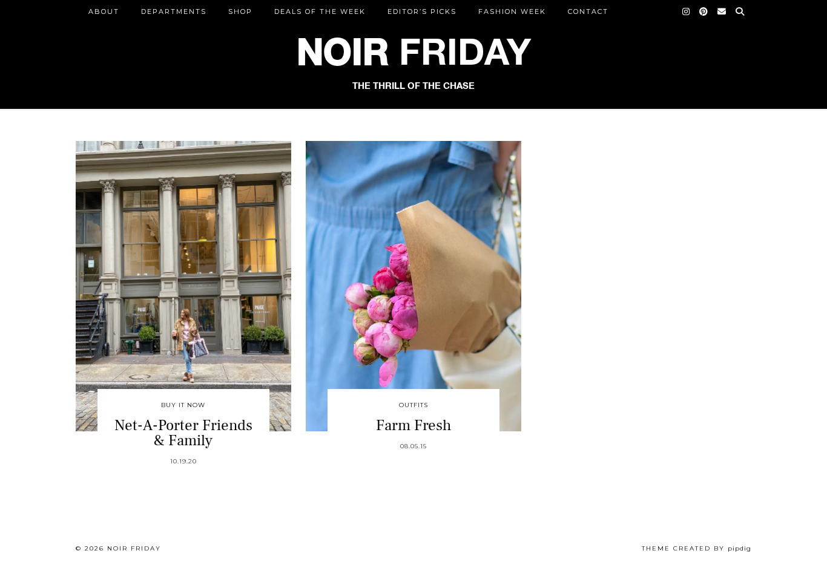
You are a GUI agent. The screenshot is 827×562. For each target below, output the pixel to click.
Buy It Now (183, 405)
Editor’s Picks (421, 11)
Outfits (413, 405)
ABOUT (103, 11)
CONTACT (588, 11)
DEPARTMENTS (173, 11)
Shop (240, 11)
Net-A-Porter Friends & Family (183, 433)
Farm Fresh (413, 425)
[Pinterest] (704, 11)
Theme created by (696, 548)
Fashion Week (512, 11)
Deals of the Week (320, 11)
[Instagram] (686, 11)
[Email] (722, 11)
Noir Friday (134, 548)
